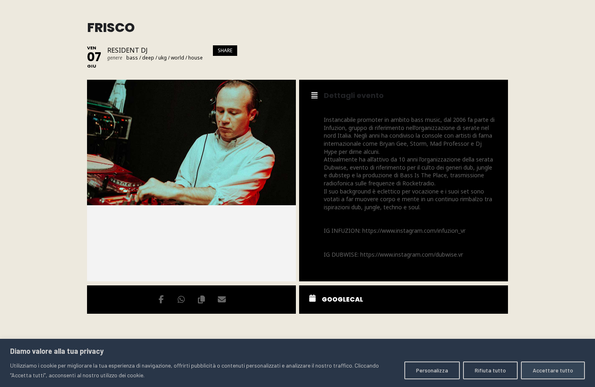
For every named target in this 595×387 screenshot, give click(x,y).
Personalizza (432, 370)
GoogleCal (342, 300)
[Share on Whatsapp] (181, 299)
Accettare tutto (553, 370)
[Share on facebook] (161, 299)
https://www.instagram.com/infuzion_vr (413, 230)
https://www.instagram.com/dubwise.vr (411, 254)
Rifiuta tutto (490, 370)
